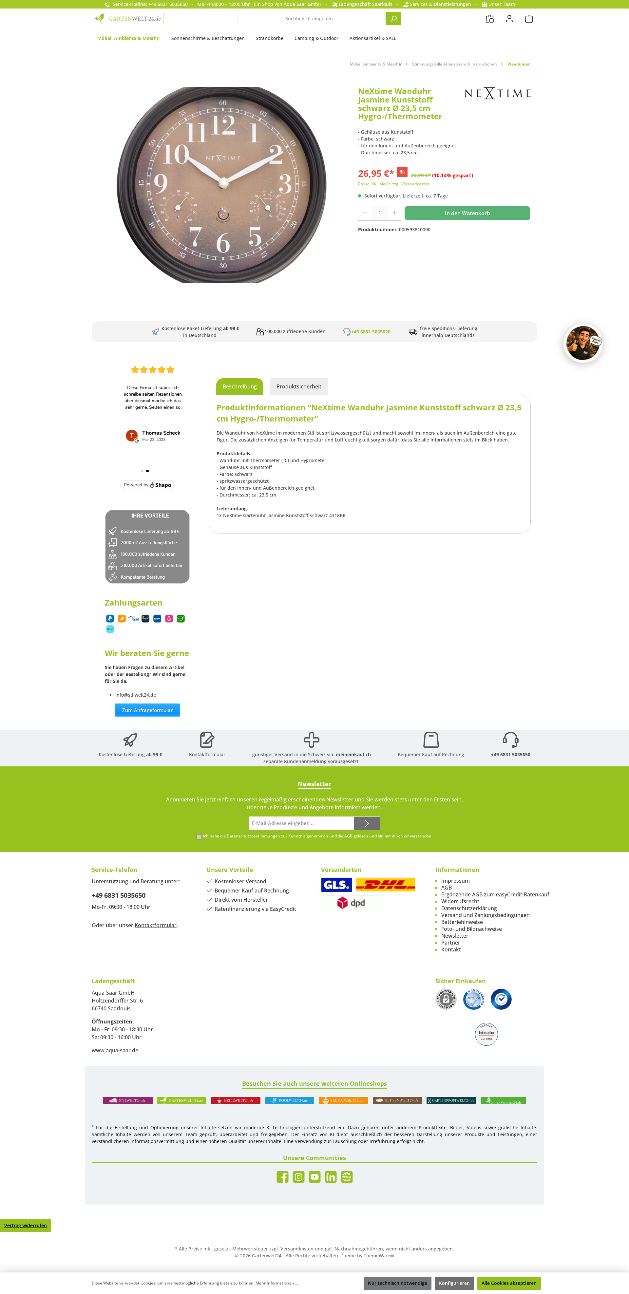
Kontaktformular (207, 754)
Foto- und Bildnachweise (471, 928)
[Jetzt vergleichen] (490, 18)
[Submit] (367, 823)
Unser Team (501, 4)
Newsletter (454, 935)
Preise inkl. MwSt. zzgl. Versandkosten (394, 184)
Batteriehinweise (462, 922)
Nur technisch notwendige (397, 1283)
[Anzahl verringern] (365, 213)
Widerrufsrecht (460, 901)
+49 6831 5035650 (510, 754)
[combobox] (312, 18)
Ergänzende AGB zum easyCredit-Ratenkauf (495, 894)
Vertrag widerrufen (25, 1225)
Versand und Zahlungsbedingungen (485, 915)
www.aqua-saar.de (115, 1050)
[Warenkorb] (529, 18)
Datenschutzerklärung (469, 908)
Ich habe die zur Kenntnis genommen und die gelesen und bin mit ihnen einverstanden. (317, 836)
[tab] (239, 386)
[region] (222, 185)
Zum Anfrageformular (147, 710)
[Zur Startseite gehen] (128, 18)
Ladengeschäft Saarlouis (364, 4)
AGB (348, 836)
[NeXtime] (498, 106)
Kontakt (451, 949)
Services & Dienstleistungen (440, 4)
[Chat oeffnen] (583, 343)
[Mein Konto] (509, 18)
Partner (450, 942)
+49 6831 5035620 (371, 331)
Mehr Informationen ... (277, 1283)
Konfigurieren (454, 1283)
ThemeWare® (379, 1255)
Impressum (455, 880)
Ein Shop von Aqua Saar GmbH (287, 4)
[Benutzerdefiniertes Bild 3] (501, 999)
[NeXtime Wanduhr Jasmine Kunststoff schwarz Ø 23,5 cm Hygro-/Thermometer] (221, 185)
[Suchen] (393, 18)
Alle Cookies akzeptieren (509, 1283)
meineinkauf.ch (353, 754)
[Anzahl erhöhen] (395, 213)
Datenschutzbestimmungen (253, 836)
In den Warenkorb (467, 213)
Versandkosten (297, 1249)
